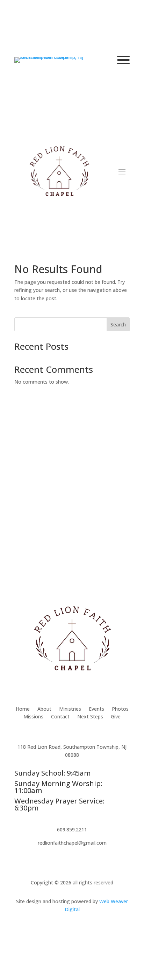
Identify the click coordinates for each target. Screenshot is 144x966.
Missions (33, 717)
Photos (120, 709)
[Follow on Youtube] (79, 929)
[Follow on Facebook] (65, 929)
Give (116, 717)
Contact (60, 717)
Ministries (70, 709)
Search (118, 324)
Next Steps (90, 717)
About (44, 709)
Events (96, 709)
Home (23, 709)
